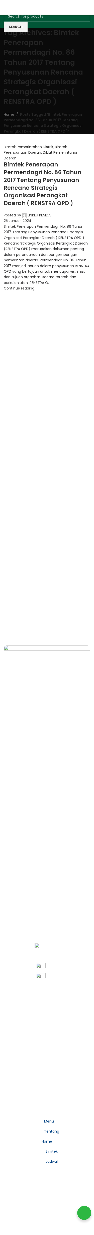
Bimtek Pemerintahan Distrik (28, 146)
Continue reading (19, 288)
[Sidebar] (6, 1110)
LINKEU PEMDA (39, 215)
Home (9, 114)
